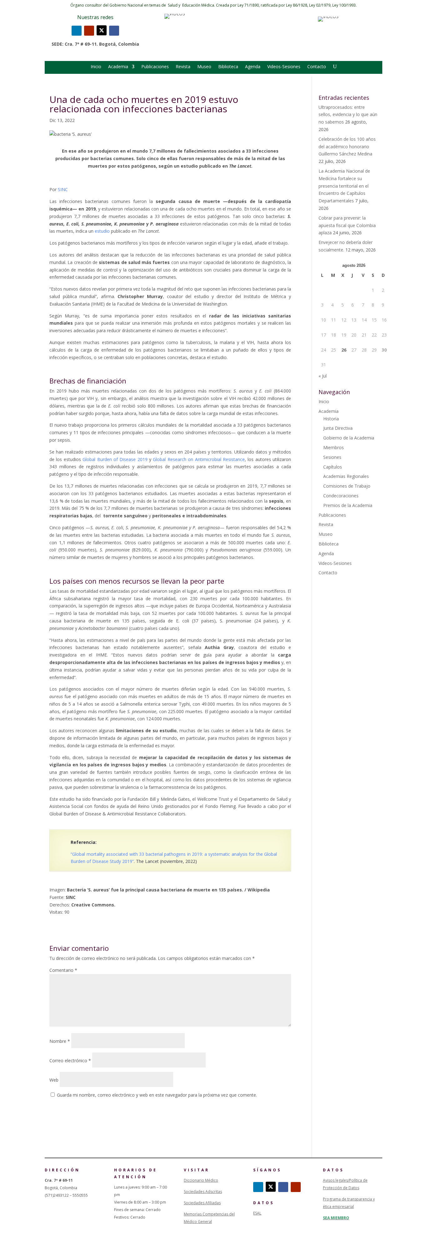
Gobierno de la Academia (348, 438)
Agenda (252, 66)
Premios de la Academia (347, 505)
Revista (183, 66)
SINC (63, 189)
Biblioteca (228, 66)
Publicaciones (155, 66)
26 (343, 350)
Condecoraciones (341, 496)
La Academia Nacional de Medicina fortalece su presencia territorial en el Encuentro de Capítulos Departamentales (344, 186)
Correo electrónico (70, 1060)
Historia (331, 419)
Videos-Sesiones (283, 66)
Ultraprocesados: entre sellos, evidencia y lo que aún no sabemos (348, 114)
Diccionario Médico (201, 1180)
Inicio (96, 66)
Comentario (63, 970)
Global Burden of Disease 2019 (115, 459)
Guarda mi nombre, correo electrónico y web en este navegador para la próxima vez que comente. (157, 1095)
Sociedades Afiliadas (202, 1202)
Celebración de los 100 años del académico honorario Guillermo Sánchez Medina (347, 146)
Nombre (59, 1041)
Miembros (333, 447)
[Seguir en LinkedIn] (77, 31)
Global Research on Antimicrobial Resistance (199, 459)
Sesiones (332, 457)
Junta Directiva (338, 428)
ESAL (257, 1213)
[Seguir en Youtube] (89, 31)
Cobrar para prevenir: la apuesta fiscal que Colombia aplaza (347, 225)
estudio (103, 231)
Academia (118, 66)
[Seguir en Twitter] (102, 30)
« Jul (323, 376)
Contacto (316, 66)
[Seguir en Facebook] (114, 31)
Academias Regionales (346, 476)
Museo (204, 66)
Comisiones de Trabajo (346, 486)
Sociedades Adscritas (203, 1191)
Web (53, 1080)
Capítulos (332, 467)
